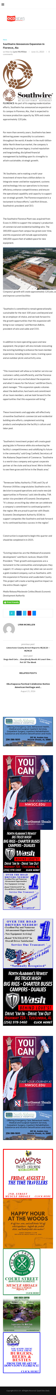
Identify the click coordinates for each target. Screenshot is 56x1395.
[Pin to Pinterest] (29, 613)
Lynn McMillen (20, 51)
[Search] (53, 4)
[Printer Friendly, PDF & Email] (11, 602)
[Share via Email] (34, 613)
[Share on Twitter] (24, 613)
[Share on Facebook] (19, 613)
